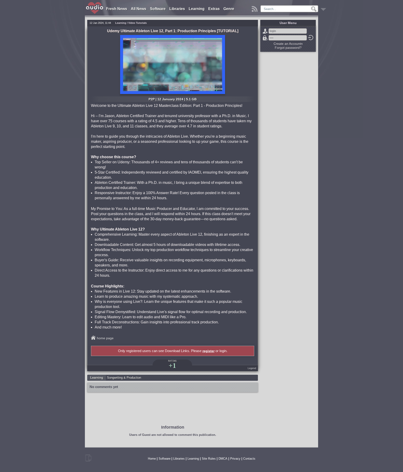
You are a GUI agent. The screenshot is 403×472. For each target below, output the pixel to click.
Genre (228, 9)
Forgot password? (265, 37)
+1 (172, 365)
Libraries (177, 9)
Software (158, 9)
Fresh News (116, 9)
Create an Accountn (288, 43)
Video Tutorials (137, 22)
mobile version (88, 458)
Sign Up (265, 31)
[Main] (95, 3)
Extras (214, 9)
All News (138, 9)
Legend (252, 368)
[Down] (324, 8)
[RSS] (255, 8)
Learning (197, 9)
